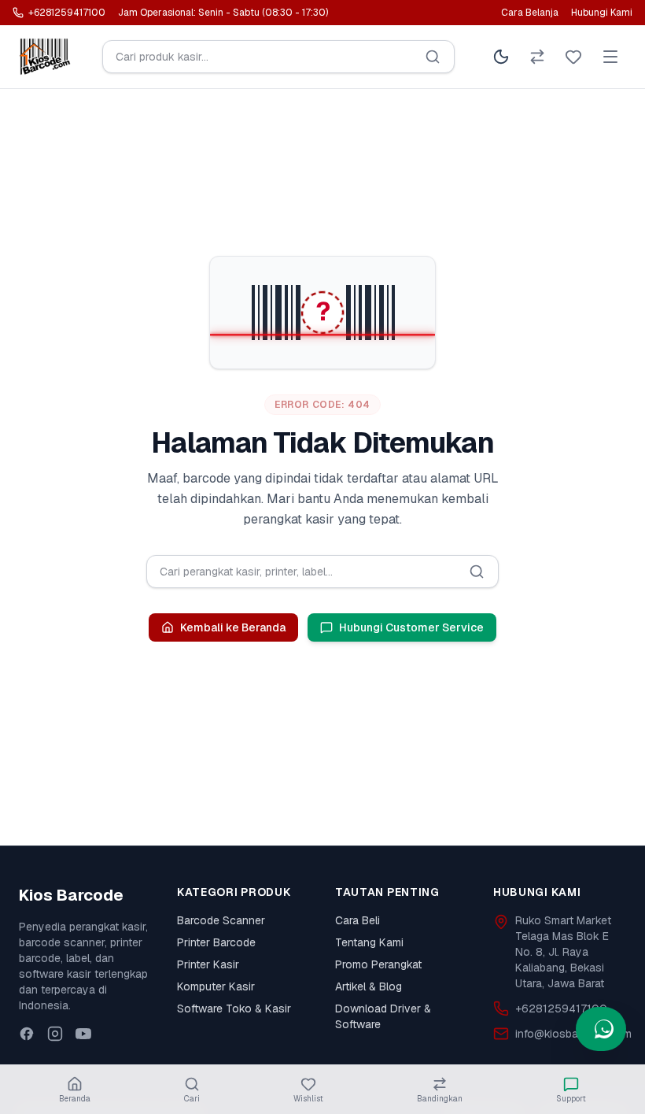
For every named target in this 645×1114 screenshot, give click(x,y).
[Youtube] (83, 1034)
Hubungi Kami (601, 12)
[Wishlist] (573, 57)
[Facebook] (27, 1034)
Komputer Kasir (216, 986)
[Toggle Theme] (501, 57)
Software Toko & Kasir (234, 1008)
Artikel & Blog (368, 986)
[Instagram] (55, 1034)
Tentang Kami (369, 942)
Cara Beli (357, 920)
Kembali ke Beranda (233, 627)
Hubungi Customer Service (411, 627)
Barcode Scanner (221, 920)
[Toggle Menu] (610, 56)
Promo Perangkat (378, 964)
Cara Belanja (529, 12)
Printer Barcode (216, 942)
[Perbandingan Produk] (537, 57)
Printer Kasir (208, 964)
